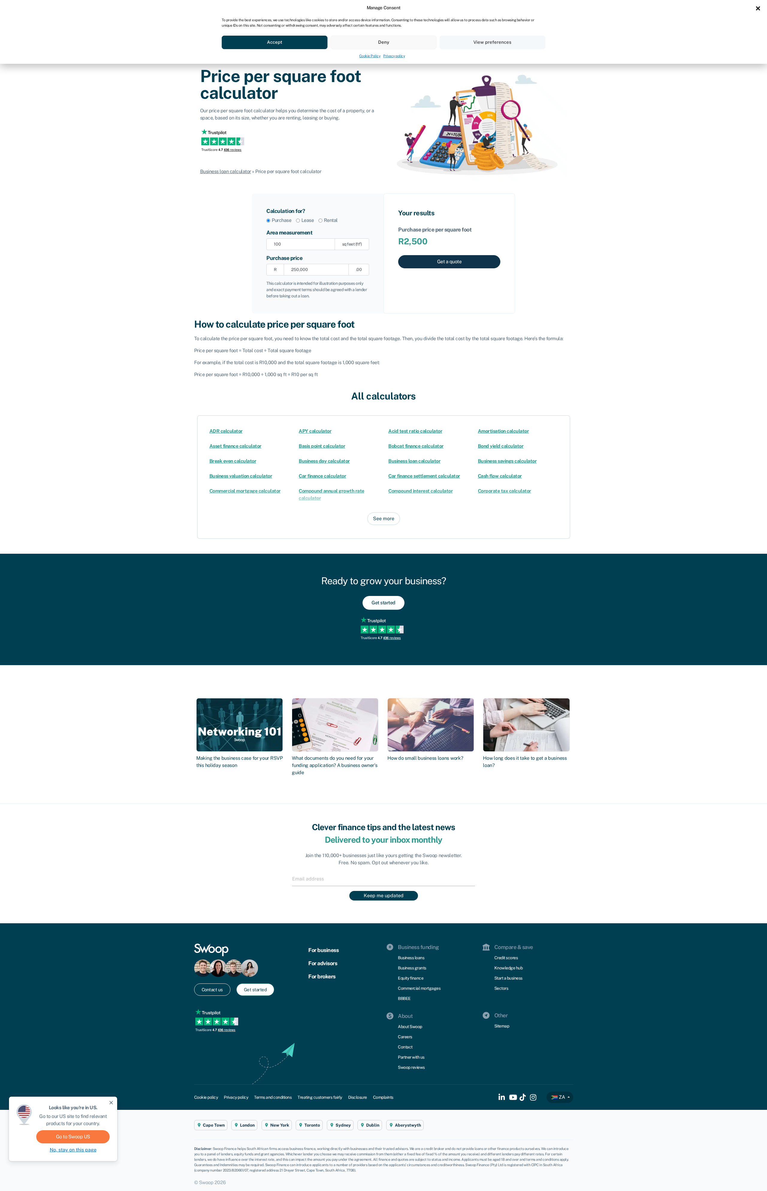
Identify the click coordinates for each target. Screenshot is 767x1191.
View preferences (492, 42)
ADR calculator (226, 431)
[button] (758, 8)
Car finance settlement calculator (424, 476)
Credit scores (506, 957)
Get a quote (449, 261)
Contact (405, 1047)
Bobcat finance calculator (416, 446)
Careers (405, 1036)
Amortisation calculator (503, 431)
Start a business (508, 978)
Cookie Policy (370, 56)
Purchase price (284, 258)
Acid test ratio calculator (415, 431)
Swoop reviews (411, 1067)
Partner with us (411, 1057)
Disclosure (357, 1097)
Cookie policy (206, 1097)
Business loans (411, 957)
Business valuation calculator (240, 476)
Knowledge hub (508, 967)
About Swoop (410, 1026)
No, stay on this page (73, 1150)
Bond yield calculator (501, 446)
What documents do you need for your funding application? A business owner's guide (334, 766)
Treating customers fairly (320, 1097)
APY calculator (315, 431)
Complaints (383, 1097)
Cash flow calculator (500, 476)
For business (323, 950)
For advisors (322, 963)
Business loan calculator (225, 171)
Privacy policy (394, 56)
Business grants (412, 967)
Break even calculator (232, 461)
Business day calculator (324, 461)
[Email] (383, 878)
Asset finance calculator (235, 446)
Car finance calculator (322, 476)
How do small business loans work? (425, 758)
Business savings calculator (507, 461)
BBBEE (404, 998)
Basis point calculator (322, 446)
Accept (274, 42)
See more (383, 518)
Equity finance (410, 978)
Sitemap (501, 1026)
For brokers (322, 976)
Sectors (501, 988)
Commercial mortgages (419, 988)
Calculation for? (285, 211)
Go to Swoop (73, 1136)
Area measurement (289, 232)
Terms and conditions (273, 1097)
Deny (383, 42)
